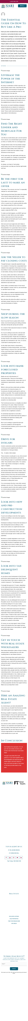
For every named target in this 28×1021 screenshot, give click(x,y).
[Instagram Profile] (13, 857)
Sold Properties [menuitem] (14, 918)
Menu (22, 5)
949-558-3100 (14, 1)
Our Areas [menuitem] (14, 923)
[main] (14, 388)
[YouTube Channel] (9, 857)
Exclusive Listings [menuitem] (14, 916)
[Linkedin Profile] (21, 857)
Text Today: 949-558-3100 (14, 861)
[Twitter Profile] (17, 857)
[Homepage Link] (7, 5)
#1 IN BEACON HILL (14, 853)
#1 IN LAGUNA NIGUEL (14, 850)
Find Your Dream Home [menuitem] (14, 921)
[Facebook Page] (6, 857)
